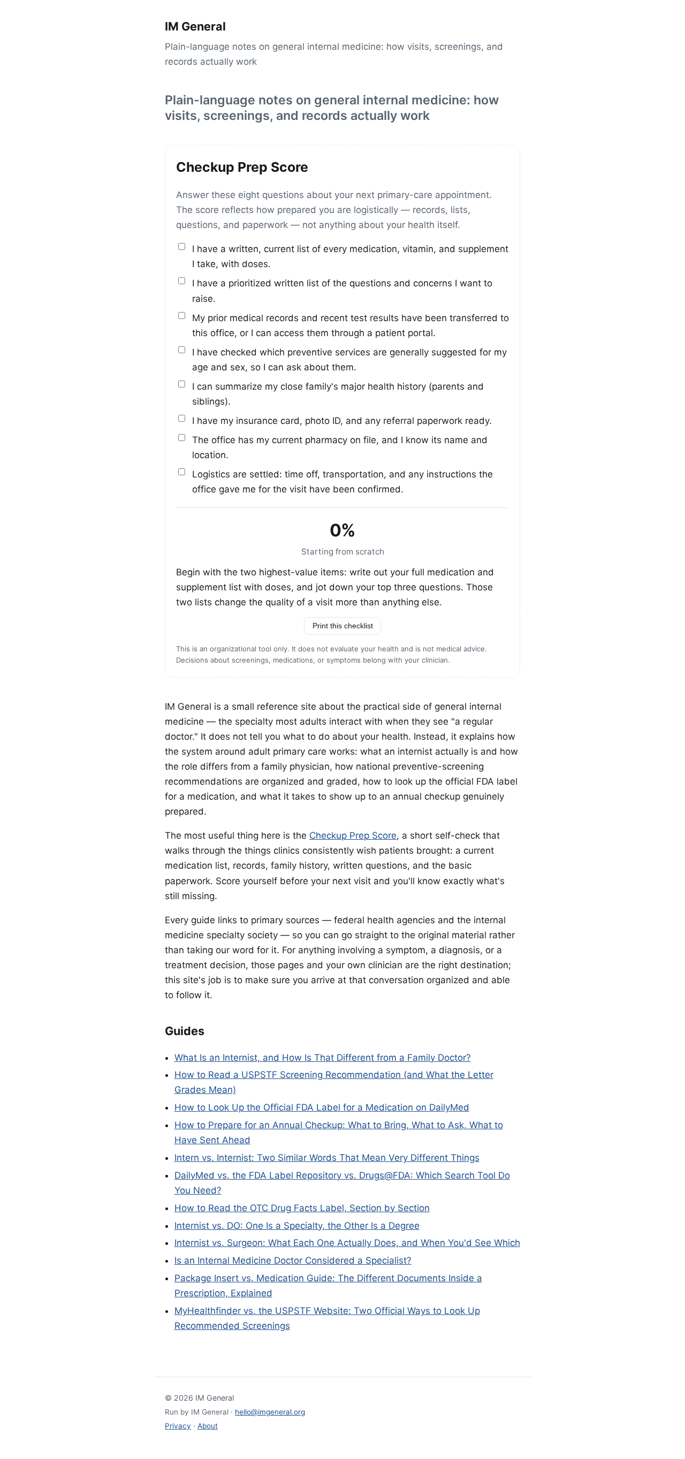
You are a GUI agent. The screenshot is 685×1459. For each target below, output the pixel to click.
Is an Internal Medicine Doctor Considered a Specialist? (293, 1260)
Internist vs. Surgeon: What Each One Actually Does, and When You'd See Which (347, 1242)
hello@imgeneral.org (270, 1412)
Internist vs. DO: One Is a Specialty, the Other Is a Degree (297, 1225)
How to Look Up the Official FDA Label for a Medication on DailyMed (321, 1107)
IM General (195, 26)
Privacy (178, 1426)
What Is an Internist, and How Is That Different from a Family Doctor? (322, 1057)
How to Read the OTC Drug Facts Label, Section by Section (302, 1208)
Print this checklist (343, 626)
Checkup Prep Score (353, 835)
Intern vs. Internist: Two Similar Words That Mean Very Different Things (327, 1157)
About (207, 1426)
